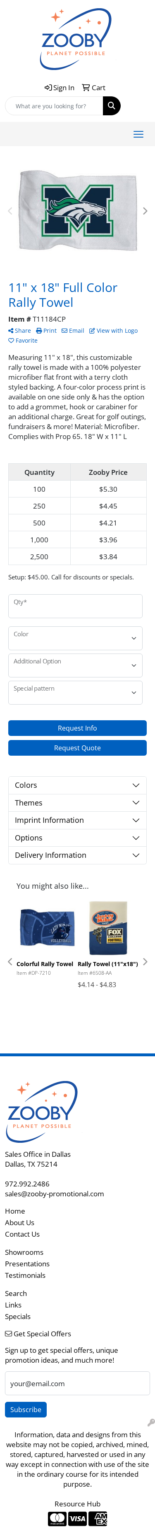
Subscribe (25, 1409)
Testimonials (25, 1275)
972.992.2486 (27, 1183)
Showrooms (24, 1252)
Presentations (27, 1263)
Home (15, 1211)
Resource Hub (77, 1503)
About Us (19, 1222)
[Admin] (151, 1422)
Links (13, 1305)
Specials (18, 1316)
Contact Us (22, 1234)
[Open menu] (138, 134)
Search (16, 1293)
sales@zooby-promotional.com (54, 1193)
